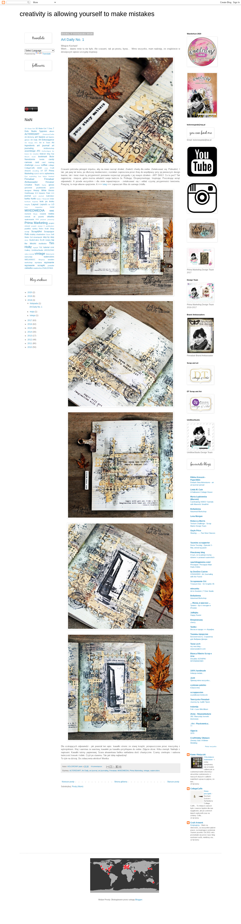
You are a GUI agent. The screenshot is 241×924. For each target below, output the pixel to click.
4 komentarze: (97, 766)
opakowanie (29, 219)
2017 (30, 320)
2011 (30, 343)
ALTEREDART (75, 771)
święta (47, 240)
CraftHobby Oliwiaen (200, 738)
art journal (93, 771)
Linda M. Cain (196, 489)
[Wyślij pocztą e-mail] (107, 766)
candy (51, 159)
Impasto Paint (44, 193)
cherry (193, 622)
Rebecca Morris (197, 521)
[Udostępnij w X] (114, 766)
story (26, 240)
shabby (33, 234)
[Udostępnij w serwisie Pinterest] (120, 766)
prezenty (51, 219)
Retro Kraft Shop (46, 229)
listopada (34, 303)
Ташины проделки (199, 634)
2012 (30, 339)
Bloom (27, 157)
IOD (52, 193)
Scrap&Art (36, 231)
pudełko (28, 229)
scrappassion (196, 692)
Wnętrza (42, 260)
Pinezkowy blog (197, 552)
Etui (26, 176)
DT (42, 171)
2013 (30, 336)
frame (44, 185)
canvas (28, 162)
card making (48, 162)
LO (52, 204)
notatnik (43, 214)
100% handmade (198, 671)
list (49, 204)
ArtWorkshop (49, 148)
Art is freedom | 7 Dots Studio (202, 591)
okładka (50, 216)
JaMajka (194, 613)
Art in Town (44, 143)
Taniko (193, 627)
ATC (38, 151)
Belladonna (195, 509)
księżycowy (195, 688)
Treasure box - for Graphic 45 (202, 584)
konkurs (27, 201)
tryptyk (35, 247)
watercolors (155, 771)
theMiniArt (43, 244)
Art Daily (85, 771)
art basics (40, 137)
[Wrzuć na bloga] (110, 766)
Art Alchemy (29, 137)
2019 (30, 296)
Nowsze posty (68, 782)
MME (52, 211)
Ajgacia (193, 731)
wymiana (38, 262)
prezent (43, 219)
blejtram (43, 154)
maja (32, 312)
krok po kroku (47, 201)
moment (28, 214)
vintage (146, 771)
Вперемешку (196, 620)
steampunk (37, 237)
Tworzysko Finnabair (200, 699)
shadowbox (40, 234)
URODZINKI (49, 250)
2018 (30, 300)
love (26, 207)
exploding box (35, 176)
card (37, 162)
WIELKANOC (30, 260)
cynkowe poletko (198, 685)
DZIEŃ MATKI (39, 174)
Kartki (33, 199)
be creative (34, 154)
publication (50, 226)
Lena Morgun (196, 516)
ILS (36, 193)
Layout (34, 204)
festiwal (51, 176)
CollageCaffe (30, 168)
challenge (29, 165)
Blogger (138, 900)
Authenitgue (46, 151)
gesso (51, 185)
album (51, 131)
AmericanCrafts (48, 134)
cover (39, 168)
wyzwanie (49, 262)
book (34, 157)
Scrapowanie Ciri (198, 581)
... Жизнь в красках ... (200, 603)
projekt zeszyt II (38, 226)
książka (27, 204)
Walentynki (50, 254)
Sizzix (48, 234)
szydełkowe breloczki (199, 695)
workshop (28, 262)
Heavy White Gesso (43, 190)
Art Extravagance (46, 140)
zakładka (29, 268)
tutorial (46, 247)
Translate (46, 54)
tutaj (105, 184)
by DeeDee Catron (199, 572)
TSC (40, 247)
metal (52, 207)
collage (51, 165)
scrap (27, 232)
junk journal (38, 196)
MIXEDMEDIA (123, 771)
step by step (48, 237)
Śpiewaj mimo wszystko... (200, 680)
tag (52, 240)
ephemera (49, 173)
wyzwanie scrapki (35, 265)
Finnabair (113, 771)
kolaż (52, 199)
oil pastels (38, 217)
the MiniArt (30, 243)
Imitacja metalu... (197, 673)
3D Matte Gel (41, 128)
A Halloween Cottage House (201, 492)
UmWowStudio (37, 250)
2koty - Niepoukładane (200, 714)
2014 (30, 332)
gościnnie (28, 188)
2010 (30, 347)
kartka (27, 199)
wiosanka (194, 588)
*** (191, 726)
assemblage (30, 151)
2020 (30, 292)
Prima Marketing (136, 771)
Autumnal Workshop (198, 511)
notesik (27, 217)
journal (28, 196)
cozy (46, 168)
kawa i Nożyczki (43, 199)
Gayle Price (195, 530)
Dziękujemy (195, 825)
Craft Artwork (196, 823)
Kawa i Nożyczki (198, 754)
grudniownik (41, 188)
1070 (192, 733)
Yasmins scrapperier (200, 543)
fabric (45, 176)
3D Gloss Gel (30, 128)
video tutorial (29, 254)
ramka (34, 229)
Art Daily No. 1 (72, 39)
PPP (37, 219)
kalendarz (50, 196)
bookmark (42, 156)
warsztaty (28, 257)
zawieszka (37, 268)
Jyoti (192, 678)
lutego (33, 315)
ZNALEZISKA (47, 268)
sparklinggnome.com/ (200, 562)
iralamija (194, 707)
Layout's (43, 204)
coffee (44, 165)
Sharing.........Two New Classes (202, 533)
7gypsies (43, 131)
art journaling (103, 771)
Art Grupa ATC (31, 143)
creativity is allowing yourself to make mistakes (87, 13)
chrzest (37, 165)
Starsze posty (173, 782)
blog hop (50, 154)
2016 (30, 324)
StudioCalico (34, 240)
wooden (51, 260)
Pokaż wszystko (210, 746)
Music (35, 214)
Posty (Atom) (77, 786)
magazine (38, 207)
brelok (42, 159)
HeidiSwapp (29, 193)
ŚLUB (42, 240)
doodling (35, 171)
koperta (35, 201)
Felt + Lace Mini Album (199, 709)
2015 (30, 328)
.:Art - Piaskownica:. (199, 724)
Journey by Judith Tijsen (200, 702)
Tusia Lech (195, 644)
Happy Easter (195, 615)
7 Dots (49, 128)
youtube (51, 265)
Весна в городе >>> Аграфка (202, 629)
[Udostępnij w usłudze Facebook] (117, 766)
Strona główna (120, 782)
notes (51, 213)
